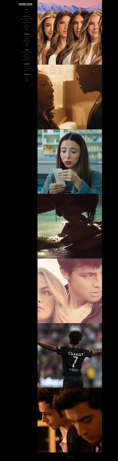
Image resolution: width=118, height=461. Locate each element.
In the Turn (26, 68)
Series (26, 49)
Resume (27, 78)
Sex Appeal (26, 38)
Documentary (27, 64)
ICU (27, 24)
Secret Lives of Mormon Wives (26, 18)
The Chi (26, 20)
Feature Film (26, 34)
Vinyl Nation (26, 70)
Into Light (27, 45)
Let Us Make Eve (26, 42)
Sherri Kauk (27, 4)
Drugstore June (26, 22)
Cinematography (27, 16)
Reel (27, 9)
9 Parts (26, 44)
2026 (27, 12)
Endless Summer (26, 26)
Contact (26, 80)
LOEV (27, 29)
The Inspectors (27, 58)
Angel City (26, 28)
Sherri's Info (27, 74)
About (26, 76)
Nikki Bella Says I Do (26, 59)
